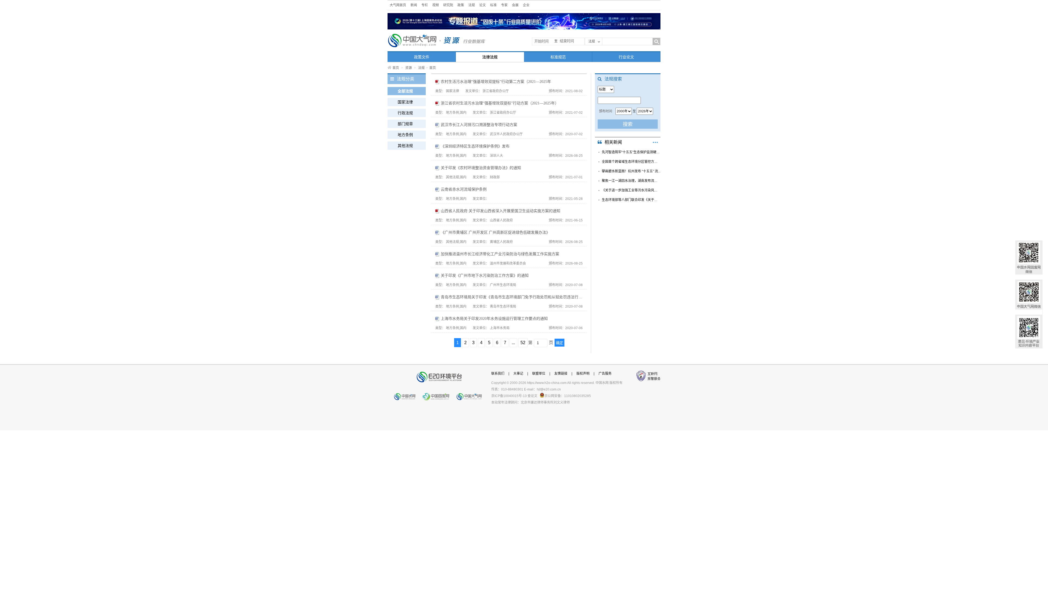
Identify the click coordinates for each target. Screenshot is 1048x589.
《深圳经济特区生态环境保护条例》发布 (475, 146)
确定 (559, 343)
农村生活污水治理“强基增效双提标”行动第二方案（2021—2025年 (496, 82)
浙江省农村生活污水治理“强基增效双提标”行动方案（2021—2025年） (500, 103)
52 (522, 342)
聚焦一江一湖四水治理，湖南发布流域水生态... (631, 181)
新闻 (413, 5)
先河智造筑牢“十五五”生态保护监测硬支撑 (631, 152)
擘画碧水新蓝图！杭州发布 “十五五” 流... (631, 171)
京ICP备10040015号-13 (509, 396)
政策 (460, 5)
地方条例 (405, 135)
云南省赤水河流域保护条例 (464, 189)
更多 (655, 142)
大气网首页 (398, 5)
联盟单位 (538, 373)
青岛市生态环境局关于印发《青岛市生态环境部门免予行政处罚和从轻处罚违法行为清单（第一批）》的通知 (512, 297)
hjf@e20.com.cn (549, 389)
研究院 (448, 5)
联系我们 (497, 373)
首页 (395, 68)
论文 (482, 5)
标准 (493, 5)
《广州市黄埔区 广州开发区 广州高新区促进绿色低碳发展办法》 (495, 232)
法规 (471, 5)
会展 (515, 5)
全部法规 (405, 91)
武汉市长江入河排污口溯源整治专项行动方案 (479, 125)
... (513, 342)
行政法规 (405, 113)
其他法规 (405, 145)
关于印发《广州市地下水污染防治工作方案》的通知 (485, 276)
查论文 (532, 396)
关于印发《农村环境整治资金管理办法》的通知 (481, 168)
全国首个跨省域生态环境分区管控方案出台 (631, 162)
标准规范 (558, 57)
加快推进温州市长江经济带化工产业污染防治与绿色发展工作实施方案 (500, 254)
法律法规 (490, 57)
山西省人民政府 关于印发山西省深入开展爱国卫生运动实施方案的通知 (500, 211)
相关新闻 (613, 142)
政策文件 (421, 57)
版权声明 (583, 373)
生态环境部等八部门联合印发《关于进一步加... (631, 200)
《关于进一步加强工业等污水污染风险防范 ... (631, 190)
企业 (526, 5)
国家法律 (405, 102)
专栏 (424, 5)
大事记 (518, 373)
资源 (408, 68)
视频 (435, 5)
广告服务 (605, 373)
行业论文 (626, 57)
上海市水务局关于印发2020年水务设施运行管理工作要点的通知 (494, 319)
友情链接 (560, 373)
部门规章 (405, 124)
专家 (504, 5)
